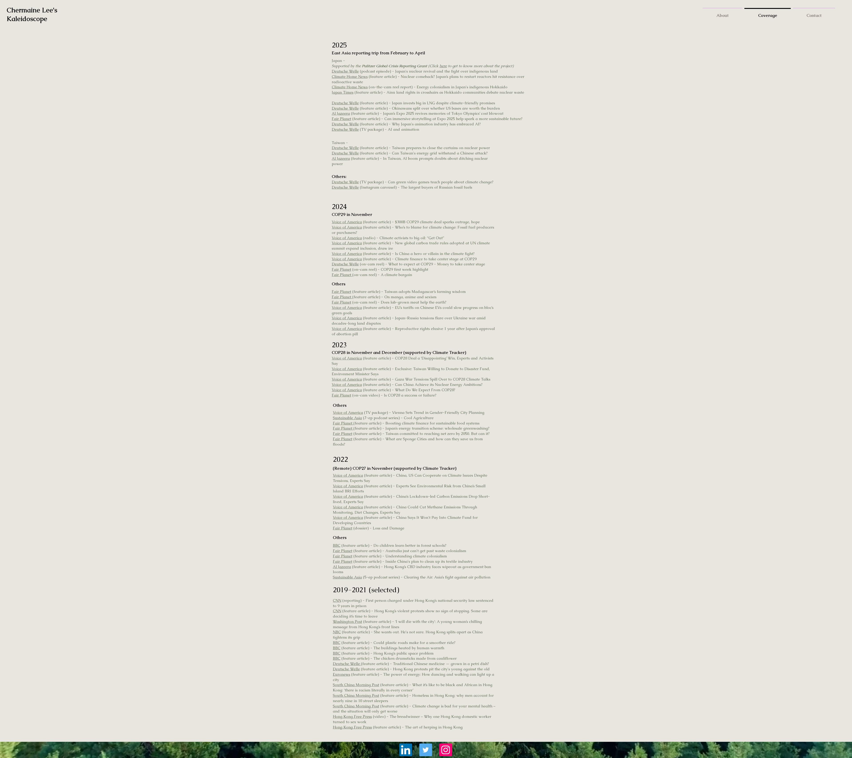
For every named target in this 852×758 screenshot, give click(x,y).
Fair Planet (341, 118)
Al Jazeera (341, 113)
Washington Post (347, 621)
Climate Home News (350, 76)
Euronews (341, 674)
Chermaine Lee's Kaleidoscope (33, 14)
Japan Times (342, 92)
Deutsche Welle (345, 71)
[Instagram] (445, 750)
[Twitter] (425, 750)
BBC (336, 545)
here (443, 65)
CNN (337, 600)
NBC (337, 632)
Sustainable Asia (347, 417)
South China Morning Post (356, 684)
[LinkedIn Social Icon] (405, 750)
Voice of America (347, 221)
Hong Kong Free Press (352, 716)
